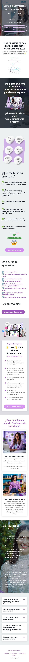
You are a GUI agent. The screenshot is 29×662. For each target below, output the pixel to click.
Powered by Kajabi (14, 658)
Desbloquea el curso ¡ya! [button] (13, 312)
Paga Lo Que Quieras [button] (14, 406)
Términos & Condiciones (10, 653)
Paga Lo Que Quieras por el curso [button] (14, 28)
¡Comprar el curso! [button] (14, 250)
